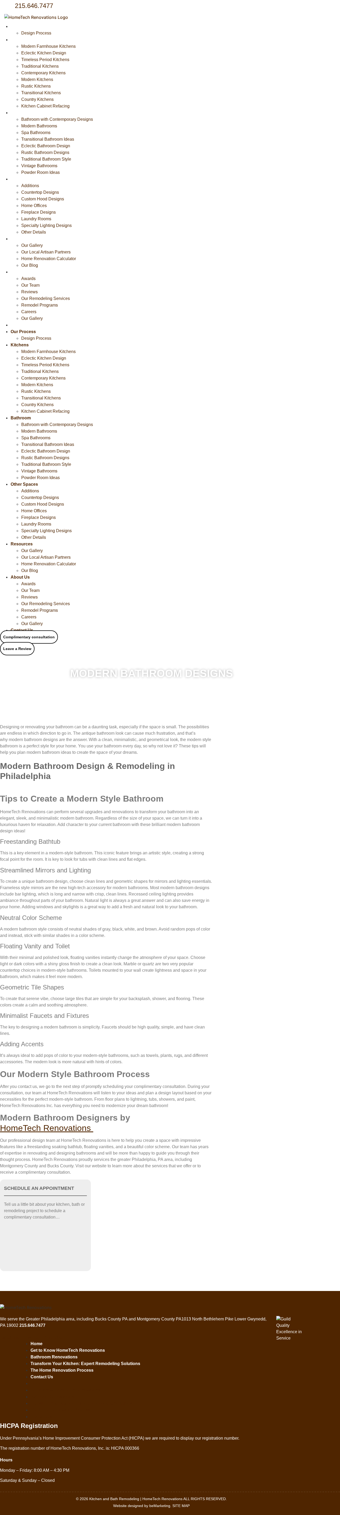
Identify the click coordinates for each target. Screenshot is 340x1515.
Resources (22, 238)
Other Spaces (24, 179)
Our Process (23, 26)
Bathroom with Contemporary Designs (57, 119)
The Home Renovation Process (62, 1370)
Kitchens (20, 39)
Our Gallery (32, 245)
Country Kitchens (37, 99)
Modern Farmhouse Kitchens (48, 46)
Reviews (29, 292)
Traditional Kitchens (40, 66)
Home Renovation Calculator (48, 258)
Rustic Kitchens (36, 86)
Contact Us (22, 325)
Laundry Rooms (36, 219)
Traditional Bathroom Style (46, 159)
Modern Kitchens (37, 79)
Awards (28, 278)
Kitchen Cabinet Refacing (45, 106)
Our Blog (29, 265)
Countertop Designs (40, 192)
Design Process (36, 33)
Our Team (30, 285)
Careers (28, 311)
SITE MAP (181, 1506)
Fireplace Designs (38, 212)
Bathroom (21, 112)
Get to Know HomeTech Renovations (68, 1350)
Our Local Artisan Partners (46, 252)
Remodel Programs (39, 305)
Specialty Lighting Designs (46, 225)
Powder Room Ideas (40, 172)
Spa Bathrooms (35, 132)
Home (36, 1343)
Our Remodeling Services (45, 298)
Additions (30, 185)
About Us (20, 272)
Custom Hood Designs (42, 199)
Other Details (33, 232)
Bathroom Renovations (54, 1357)
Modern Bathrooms (39, 126)
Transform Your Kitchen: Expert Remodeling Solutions (85, 1363)
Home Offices (34, 205)
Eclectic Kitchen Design (43, 53)
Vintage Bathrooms (39, 165)
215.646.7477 (34, 5)
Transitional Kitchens (41, 93)
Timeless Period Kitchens (45, 59)
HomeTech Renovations (46, 1128)
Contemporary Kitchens (43, 73)
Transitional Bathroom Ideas (47, 139)
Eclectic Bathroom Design (45, 146)
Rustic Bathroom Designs (45, 152)
